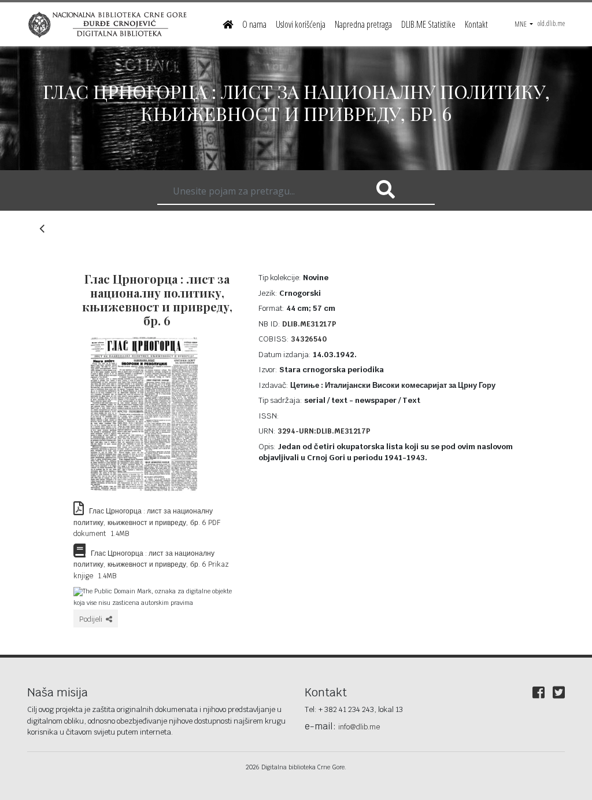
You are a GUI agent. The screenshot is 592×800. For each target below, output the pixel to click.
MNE (521, 24)
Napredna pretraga (363, 24)
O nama (254, 24)
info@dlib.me (359, 727)
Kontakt (476, 24)
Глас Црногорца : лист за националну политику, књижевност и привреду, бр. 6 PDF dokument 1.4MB (146, 522)
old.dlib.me (551, 23)
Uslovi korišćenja (300, 24)
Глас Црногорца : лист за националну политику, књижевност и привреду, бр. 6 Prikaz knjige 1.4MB (151, 565)
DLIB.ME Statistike (428, 24)
